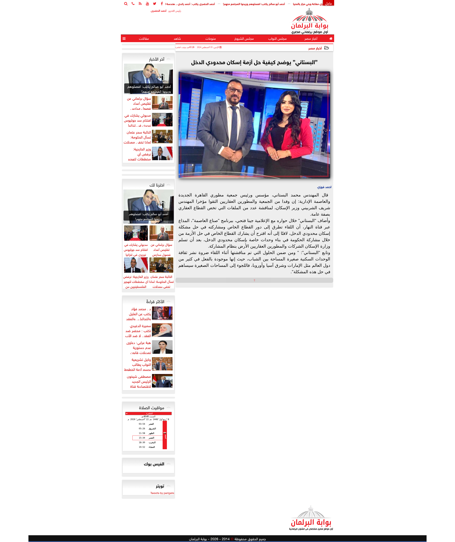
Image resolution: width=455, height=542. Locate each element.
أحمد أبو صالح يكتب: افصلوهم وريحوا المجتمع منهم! (273, 3)
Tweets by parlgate (162, 492)
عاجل (328, 3)
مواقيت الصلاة (151, 407)
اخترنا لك (157, 184)
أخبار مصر (315, 48)
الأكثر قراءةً (155, 301)
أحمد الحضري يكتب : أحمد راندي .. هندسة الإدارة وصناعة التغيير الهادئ (193, 3)
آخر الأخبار (156, 58)
